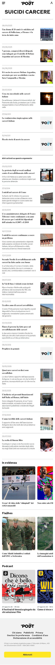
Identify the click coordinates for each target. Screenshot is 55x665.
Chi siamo (17, 632)
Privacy (39, 632)
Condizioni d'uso (40, 635)
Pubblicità (29, 632)
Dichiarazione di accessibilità (27, 638)
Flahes (7, 513)
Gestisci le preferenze (18, 635)
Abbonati (27, 654)
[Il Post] (28, 3)
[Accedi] (51, 3)
